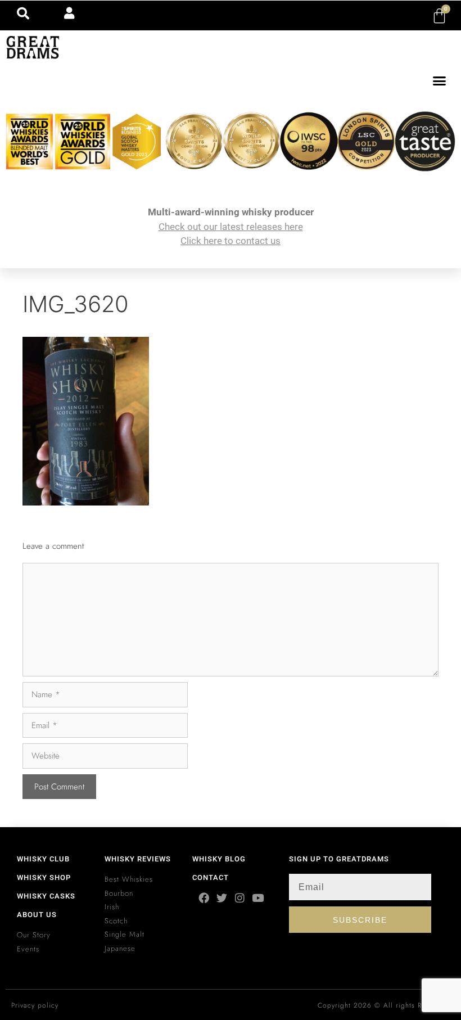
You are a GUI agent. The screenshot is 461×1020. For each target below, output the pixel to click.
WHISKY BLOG (219, 859)
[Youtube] (257, 897)
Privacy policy (34, 1005)
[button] (439, 81)
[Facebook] (203, 897)
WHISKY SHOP (44, 877)
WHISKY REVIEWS (138, 859)
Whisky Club (43, 859)
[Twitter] (221, 897)
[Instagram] (239, 897)
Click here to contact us (230, 240)
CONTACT (210, 877)
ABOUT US (37, 914)
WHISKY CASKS (46, 896)
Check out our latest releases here (231, 226)
